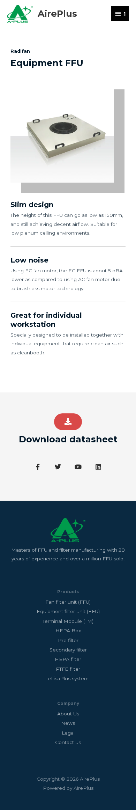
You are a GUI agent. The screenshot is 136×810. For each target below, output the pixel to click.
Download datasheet (68, 439)
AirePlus (57, 13)
